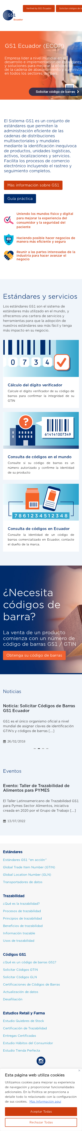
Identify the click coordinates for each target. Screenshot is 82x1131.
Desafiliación (12, 999)
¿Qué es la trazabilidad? (21, 904)
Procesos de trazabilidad (22, 911)
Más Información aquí (45, 1101)
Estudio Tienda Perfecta (21, 1050)
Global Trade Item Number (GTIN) (29, 867)
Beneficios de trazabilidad (23, 926)
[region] (41, 1100)
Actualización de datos (20, 992)
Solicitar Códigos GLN (20, 977)
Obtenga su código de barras (34, 655)
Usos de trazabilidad (18, 941)
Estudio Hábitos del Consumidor (28, 1043)
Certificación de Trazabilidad (25, 1028)
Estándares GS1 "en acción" (25, 860)
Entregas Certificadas (19, 1036)
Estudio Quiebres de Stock (23, 1021)
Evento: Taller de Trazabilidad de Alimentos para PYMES (36, 788)
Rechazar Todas (41, 1122)
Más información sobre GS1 (33, 185)
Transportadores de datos (22, 882)
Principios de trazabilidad (22, 918)
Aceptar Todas (41, 1111)
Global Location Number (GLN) (27, 875)
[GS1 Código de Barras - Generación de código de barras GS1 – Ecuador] (13, 15)
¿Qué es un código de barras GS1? (29, 962)
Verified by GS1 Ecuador (38, 8)
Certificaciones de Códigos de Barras (31, 984)
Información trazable (19, 933)
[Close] (79, 1070)
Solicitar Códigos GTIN (20, 970)
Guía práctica (20, 198)
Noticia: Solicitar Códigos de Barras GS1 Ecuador (39, 708)
